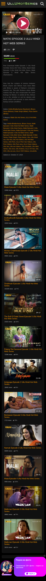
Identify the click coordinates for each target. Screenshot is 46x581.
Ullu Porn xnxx (18, 144)
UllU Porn (12, 142)
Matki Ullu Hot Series (17, 117)
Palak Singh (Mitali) (21, 111)
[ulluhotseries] (22, 4)
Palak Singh (13, 137)
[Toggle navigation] (3, 4)
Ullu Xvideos (20, 149)
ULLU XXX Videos (22, 151)
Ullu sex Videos (15, 146)
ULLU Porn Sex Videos (24, 142)
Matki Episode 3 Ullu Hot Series (27, 130)
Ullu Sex (6, 146)
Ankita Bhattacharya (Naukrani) (19, 109)
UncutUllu (33, 151)
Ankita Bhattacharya (14, 124)
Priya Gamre (22, 137)
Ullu (28, 137)
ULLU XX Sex (30, 149)
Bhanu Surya (26, 124)
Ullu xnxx (12, 149)
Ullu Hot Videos (18, 140)
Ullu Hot (9, 140)
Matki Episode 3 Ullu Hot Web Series (16, 133)
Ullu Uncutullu (26, 146)
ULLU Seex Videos (30, 144)
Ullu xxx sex (11, 151)
